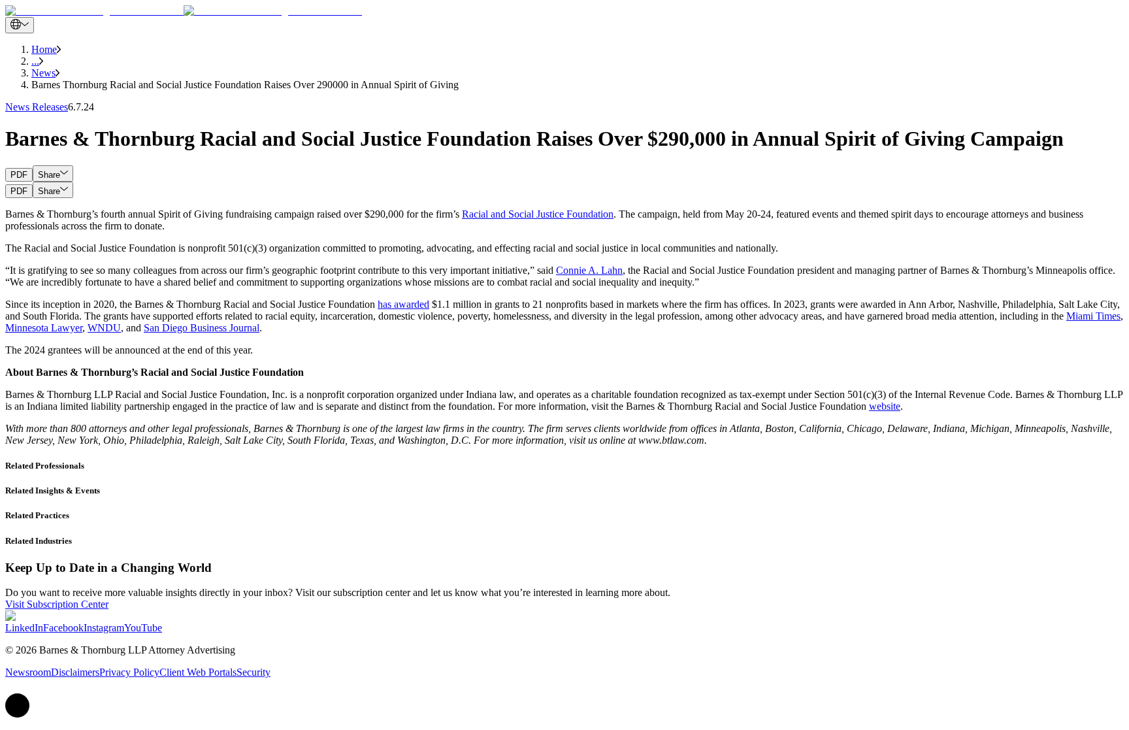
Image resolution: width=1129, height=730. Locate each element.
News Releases (36, 106)
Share (49, 175)
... (35, 61)
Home (44, 49)
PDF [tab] (18, 175)
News (43, 72)
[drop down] (19, 25)
